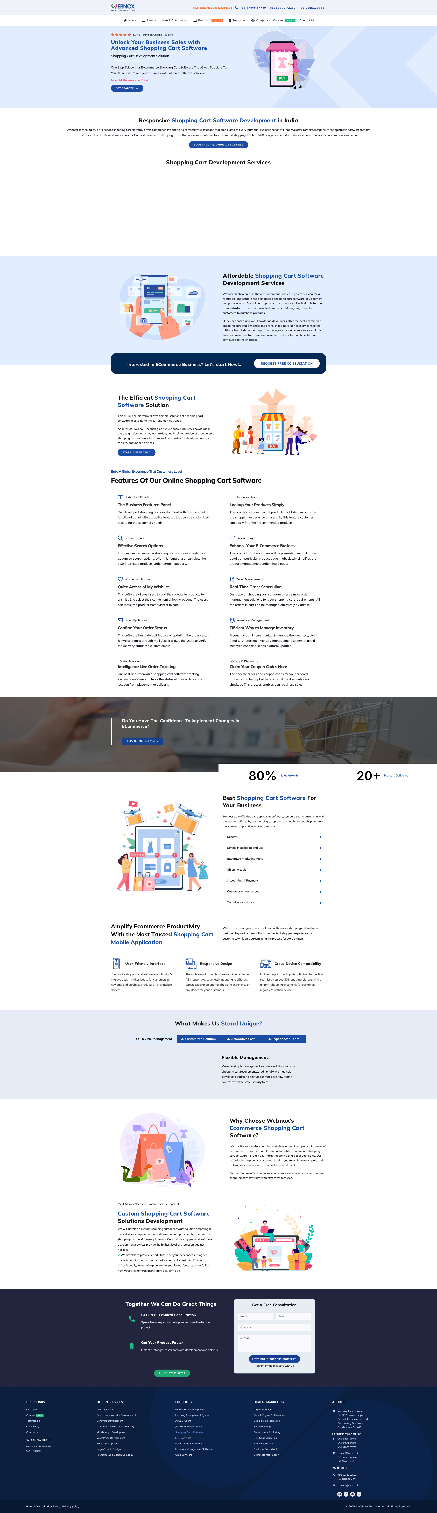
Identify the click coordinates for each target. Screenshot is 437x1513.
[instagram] (339, 1494)
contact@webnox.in (348, 1453)
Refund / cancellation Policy (43, 1506)
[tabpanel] (218, 1070)
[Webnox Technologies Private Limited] (123, 3)
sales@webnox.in (347, 1457)
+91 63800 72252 (347, 1439)
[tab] (154, 1039)
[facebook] (346, 1494)
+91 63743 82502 (347, 1474)
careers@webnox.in (348, 1485)
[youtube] (352, 1494)
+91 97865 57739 (347, 1447)
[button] (274, 836)
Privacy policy (70, 1506)
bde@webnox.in (346, 1461)
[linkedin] (359, 1494)
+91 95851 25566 (347, 1443)
